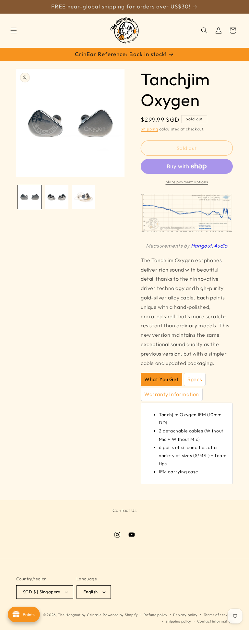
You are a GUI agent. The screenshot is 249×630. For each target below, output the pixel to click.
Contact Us (125, 510)
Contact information (215, 621)
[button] (13, 30)
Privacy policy (185, 614)
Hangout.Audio (209, 245)
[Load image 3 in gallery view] (83, 197)
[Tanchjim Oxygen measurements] (187, 231)
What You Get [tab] (161, 379)
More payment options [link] (187, 181)
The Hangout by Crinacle (79, 614)
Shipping (149, 129)
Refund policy (155, 614)
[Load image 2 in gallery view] (56, 197)
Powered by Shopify (120, 614)
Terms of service (218, 614)
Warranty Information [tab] (171, 394)
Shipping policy (178, 621)
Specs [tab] (194, 379)
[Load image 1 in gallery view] (30, 197)
